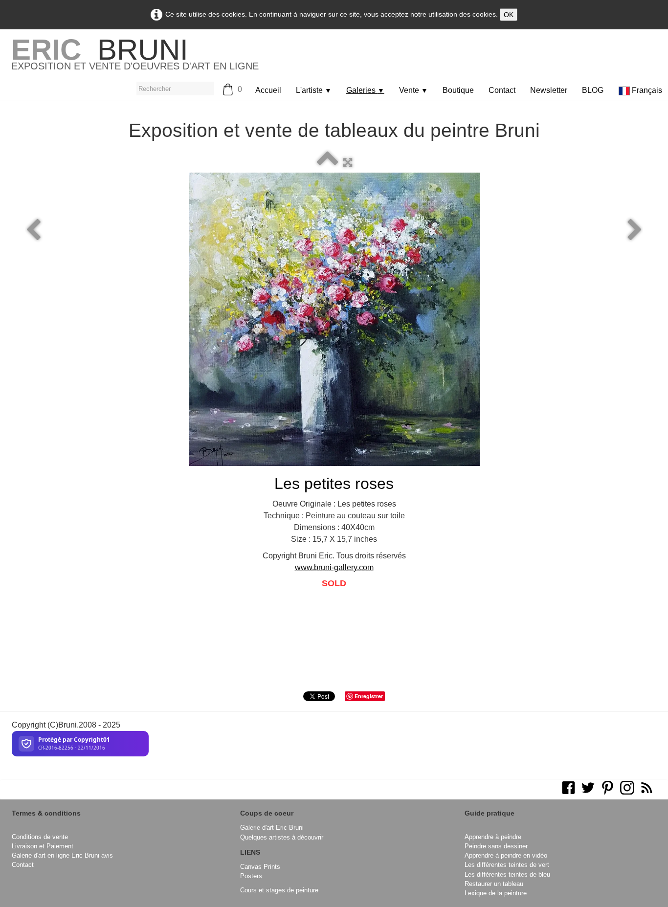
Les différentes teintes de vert (507, 864)
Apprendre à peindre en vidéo (506, 855)
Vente (413, 90)
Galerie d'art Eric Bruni (272, 827)
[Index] (327, 162)
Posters (251, 876)
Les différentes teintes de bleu (507, 874)
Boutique (458, 90)
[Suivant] (634, 230)
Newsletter (548, 90)
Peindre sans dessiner (496, 846)
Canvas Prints (260, 866)
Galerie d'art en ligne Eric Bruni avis (62, 855)
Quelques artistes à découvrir (281, 837)
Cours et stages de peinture (279, 890)
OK (508, 15)
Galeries (365, 90)
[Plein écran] (347, 162)
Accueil (268, 90)
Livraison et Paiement (42, 846)
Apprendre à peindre (493, 837)
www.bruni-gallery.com (334, 567)
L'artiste (314, 90)
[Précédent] (33, 230)
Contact (502, 90)
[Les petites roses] (334, 319)
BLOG (592, 90)
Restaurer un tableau (494, 883)
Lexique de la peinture (496, 893)
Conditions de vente (40, 837)
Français (648, 90)
